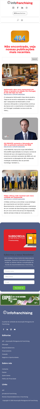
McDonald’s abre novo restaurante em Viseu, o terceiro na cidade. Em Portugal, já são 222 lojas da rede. (20, 91)
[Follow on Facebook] (18, 8)
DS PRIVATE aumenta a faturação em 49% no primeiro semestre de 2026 (18, 144)
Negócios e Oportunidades (14, 94)
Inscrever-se (19, 288)
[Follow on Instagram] (13, 8)
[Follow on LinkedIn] (22, 8)
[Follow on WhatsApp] (27, 8)
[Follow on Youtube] (14, 329)
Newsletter (21, 13)
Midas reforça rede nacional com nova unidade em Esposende (19, 196)
